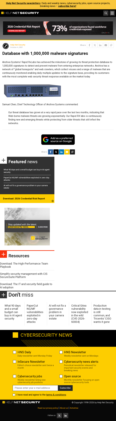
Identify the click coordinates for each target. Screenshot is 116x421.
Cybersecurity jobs (30, 376)
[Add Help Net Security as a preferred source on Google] (111, 45)
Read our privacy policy (48, 408)
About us (64, 408)
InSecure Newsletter (31, 361)
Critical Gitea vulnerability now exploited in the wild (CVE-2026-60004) (79, 313)
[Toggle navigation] (112, 13)
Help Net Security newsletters (23, 3)
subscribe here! (67, 6)
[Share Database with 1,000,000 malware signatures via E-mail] (105, 45)
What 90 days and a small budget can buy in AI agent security (13, 312)
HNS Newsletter (75, 352)
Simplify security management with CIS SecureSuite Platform (23, 275)
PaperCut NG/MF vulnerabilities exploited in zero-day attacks (35, 313)
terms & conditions (56, 394)
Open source (72, 376)
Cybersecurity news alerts (81, 361)
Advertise (74, 408)
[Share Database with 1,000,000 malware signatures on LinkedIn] (100, 45)
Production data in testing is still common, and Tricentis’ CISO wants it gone (102, 313)
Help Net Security (17, 45)
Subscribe (65, 388)
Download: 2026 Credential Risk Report (24, 198)
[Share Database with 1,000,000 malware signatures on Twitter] (94, 45)
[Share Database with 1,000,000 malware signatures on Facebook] (89, 45)
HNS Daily (24, 352)
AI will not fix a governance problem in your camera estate (57, 312)
